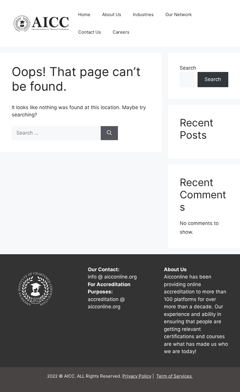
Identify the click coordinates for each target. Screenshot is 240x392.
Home (84, 14)
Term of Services (174, 376)
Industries (143, 14)
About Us (111, 14)
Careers (121, 32)
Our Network (178, 14)
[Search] (109, 133)
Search (188, 68)
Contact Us (89, 32)
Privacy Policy (136, 376)
